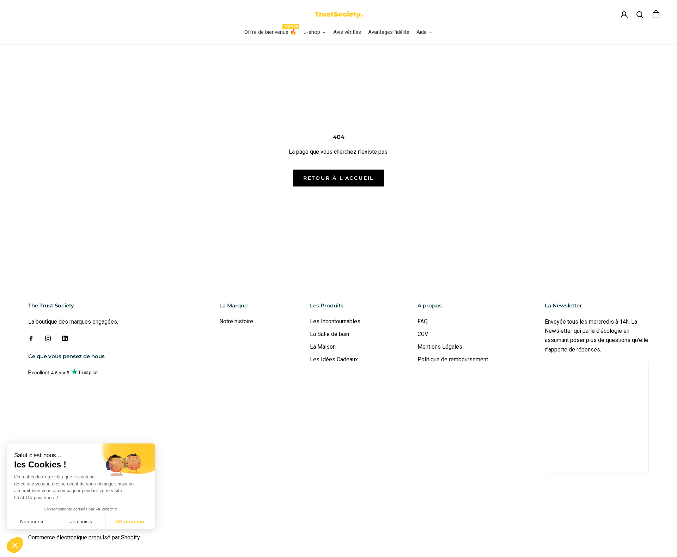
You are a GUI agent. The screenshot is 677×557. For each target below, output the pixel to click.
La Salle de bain (329, 334)
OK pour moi (130, 521)
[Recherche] (640, 14)
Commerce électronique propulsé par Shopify (84, 537)
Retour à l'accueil (338, 178)
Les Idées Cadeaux (334, 359)
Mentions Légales (439, 346)
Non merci (31, 521)
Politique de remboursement (452, 359)
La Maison (323, 346)
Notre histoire (236, 321)
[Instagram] (48, 338)
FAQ (422, 321)
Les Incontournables (335, 321)
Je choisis (81, 521)
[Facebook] (31, 338)
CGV (422, 334)
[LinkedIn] (65, 338)
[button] (14, 545)
